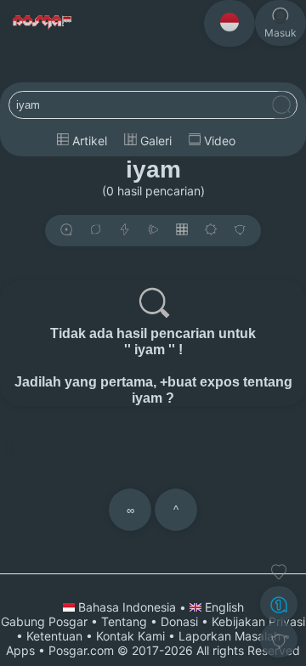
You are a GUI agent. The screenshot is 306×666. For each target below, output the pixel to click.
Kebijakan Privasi (258, 621)
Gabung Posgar (44, 621)
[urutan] (124, 231)
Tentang (124, 621)
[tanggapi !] (279, 572)
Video (218, 140)
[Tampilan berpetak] (182, 231)
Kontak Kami (130, 636)
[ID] (229, 23)
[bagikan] (95, 231)
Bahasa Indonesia (127, 607)
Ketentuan (54, 636)
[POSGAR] (43, 22)
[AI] (279, 604)
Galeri (154, 140)
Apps (20, 650)
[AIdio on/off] (153, 231)
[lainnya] (239, 231)
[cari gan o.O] (281, 106)
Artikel (88, 140)
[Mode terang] (211, 231)
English (222, 607)
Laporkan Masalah (229, 636)
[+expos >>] (66, 231)
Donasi (179, 621)
